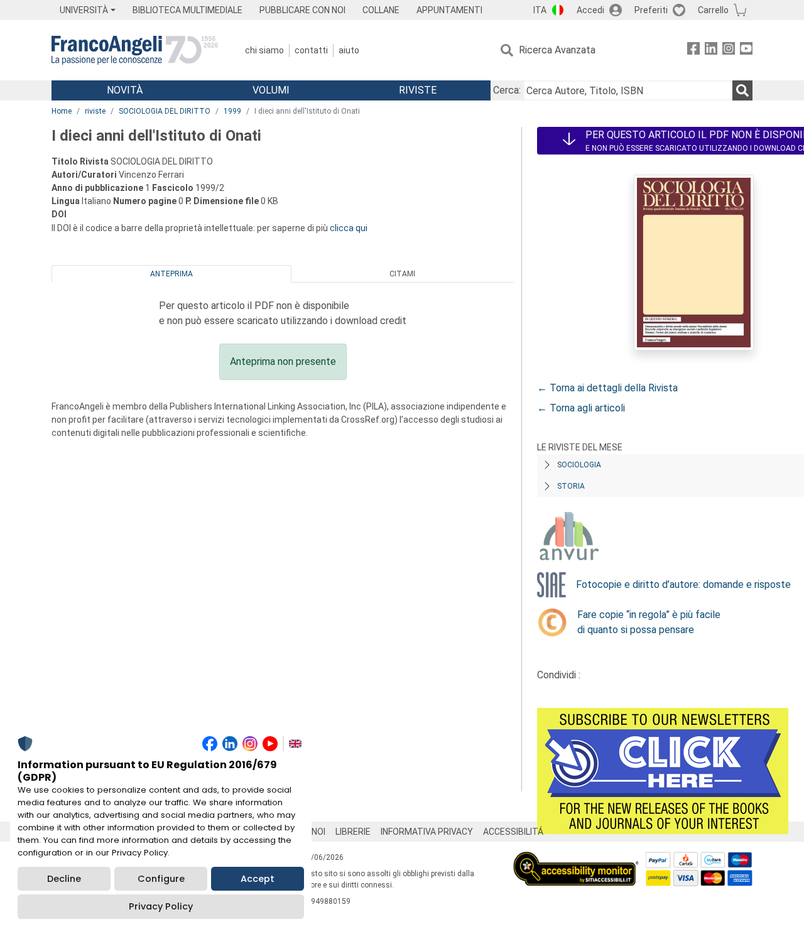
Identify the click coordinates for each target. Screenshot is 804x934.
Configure (161, 878)
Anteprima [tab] (171, 273)
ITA (539, 10)
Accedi (590, 10)
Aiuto (349, 50)
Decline (64, 878)
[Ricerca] (742, 90)
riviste (95, 111)
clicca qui (348, 228)
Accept (257, 878)
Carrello (713, 10)
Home (62, 111)
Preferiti (651, 10)
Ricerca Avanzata (557, 50)
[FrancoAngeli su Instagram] (728, 50)
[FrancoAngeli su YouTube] (746, 50)
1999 (232, 111)
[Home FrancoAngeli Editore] (135, 50)
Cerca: (507, 90)
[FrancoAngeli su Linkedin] (711, 50)
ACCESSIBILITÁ (513, 832)
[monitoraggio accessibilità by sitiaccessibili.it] (576, 859)
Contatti (311, 50)
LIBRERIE (353, 832)
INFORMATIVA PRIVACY (427, 832)
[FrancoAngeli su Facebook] (693, 50)
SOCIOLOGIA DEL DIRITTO (164, 111)
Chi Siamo (264, 50)
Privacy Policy (161, 906)
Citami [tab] (402, 273)
